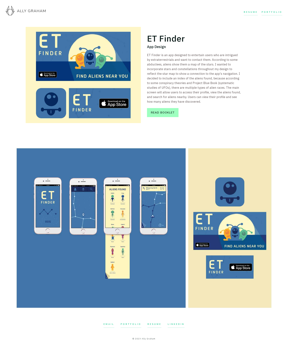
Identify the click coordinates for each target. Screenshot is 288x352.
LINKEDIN (176, 324)
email (109, 324)
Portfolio (131, 324)
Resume (251, 12)
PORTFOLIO (272, 12)
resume (154, 324)
